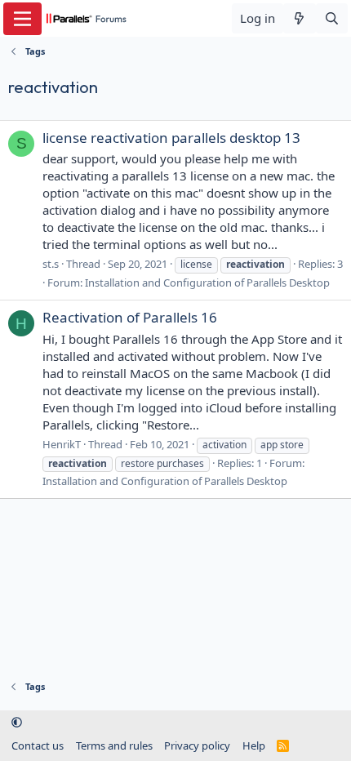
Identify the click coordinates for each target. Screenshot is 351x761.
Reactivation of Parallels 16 (129, 317)
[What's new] (299, 18)
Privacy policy (197, 745)
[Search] (332, 18)
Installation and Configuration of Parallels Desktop (207, 282)
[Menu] (22, 18)
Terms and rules (114, 745)
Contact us (37, 745)
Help (253, 745)
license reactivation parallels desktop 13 (171, 137)
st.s (50, 263)
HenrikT (61, 444)
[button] (16, 723)
